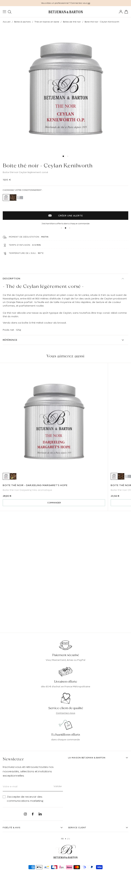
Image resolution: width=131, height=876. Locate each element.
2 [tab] (67, 156)
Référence (10, 339)
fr (62, 839)
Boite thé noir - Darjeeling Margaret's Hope (35, 485)
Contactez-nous (65, 713)
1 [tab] (63, 156)
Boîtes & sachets (22, 22)
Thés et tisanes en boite (46, 22)
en (68, 839)
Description (11, 278)
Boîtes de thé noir (72, 22)
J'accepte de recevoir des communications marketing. (25, 798)
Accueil (6, 22)
